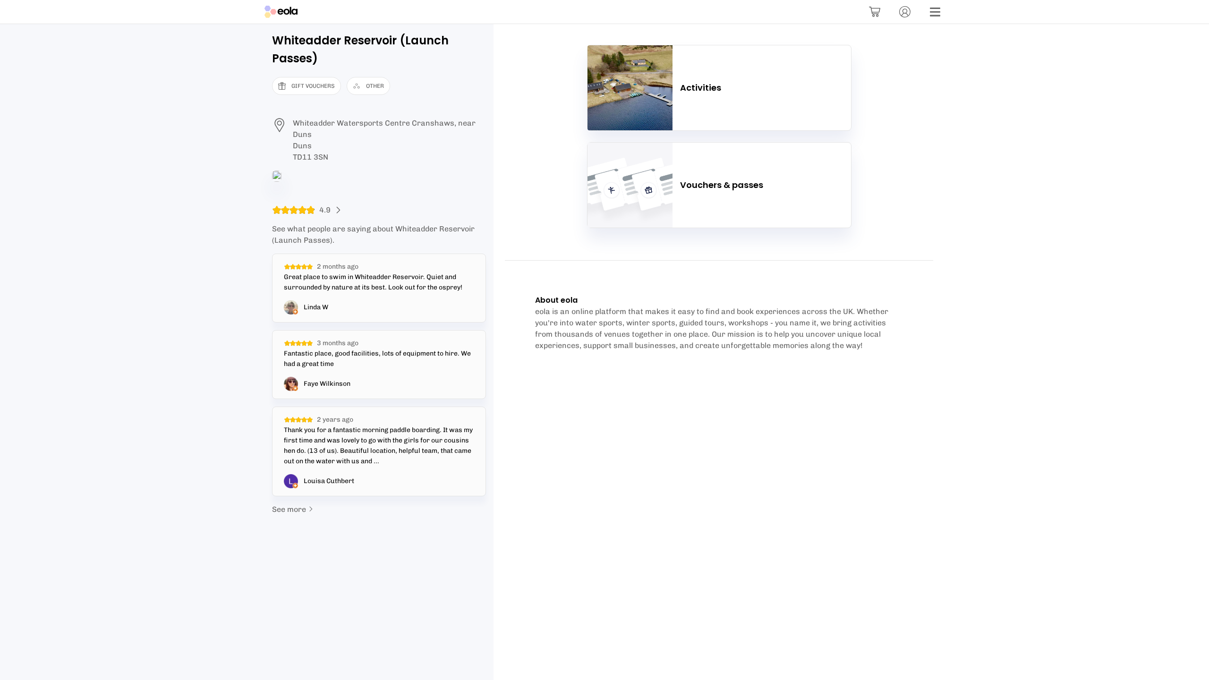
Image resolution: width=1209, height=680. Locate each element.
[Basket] (874, 11)
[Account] (904, 11)
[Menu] (935, 11)
